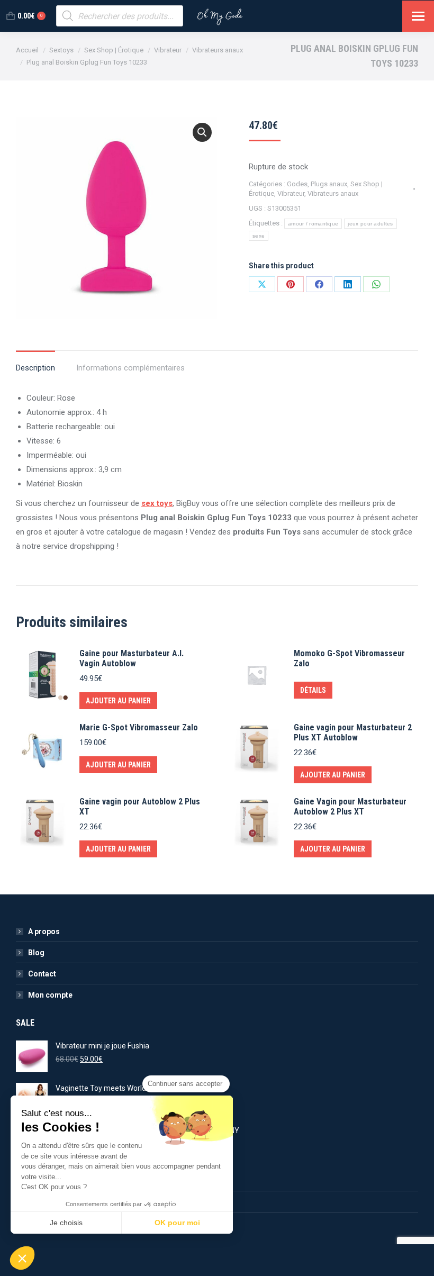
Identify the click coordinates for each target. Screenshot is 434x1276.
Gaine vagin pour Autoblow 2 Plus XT (139, 807)
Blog (36, 952)
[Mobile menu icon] (418, 16)
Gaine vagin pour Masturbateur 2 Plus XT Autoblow (353, 732)
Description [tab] (35, 368)
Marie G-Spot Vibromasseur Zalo (138, 727)
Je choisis (66, 1222)
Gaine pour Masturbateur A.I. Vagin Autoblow (131, 658)
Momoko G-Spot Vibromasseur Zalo (349, 658)
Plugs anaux (329, 184)
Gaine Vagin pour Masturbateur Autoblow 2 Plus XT (350, 807)
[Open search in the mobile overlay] (119, 15)
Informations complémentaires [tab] (130, 368)
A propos (44, 931)
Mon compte (50, 995)
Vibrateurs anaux (333, 193)
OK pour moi (177, 1222)
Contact (42, 974)
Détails (313, 690)
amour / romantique (313, 224)
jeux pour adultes (370, 224)
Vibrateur (290, 193)
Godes (297, 184)
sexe (258, 236)
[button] (202, 132)
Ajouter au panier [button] (118, 700)
